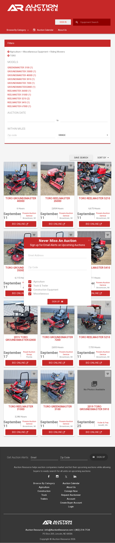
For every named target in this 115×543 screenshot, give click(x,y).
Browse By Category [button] (16, 30)
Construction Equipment (36, 289)
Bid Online (19, 224)
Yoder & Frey (102, 422)
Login (71, 506)
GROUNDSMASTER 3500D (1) (21, 71)
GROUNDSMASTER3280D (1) (21, 87)
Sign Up (56, 301)
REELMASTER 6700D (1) (19, 106)
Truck (44, 495)
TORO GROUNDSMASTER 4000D (20, 200)
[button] (84, 135)
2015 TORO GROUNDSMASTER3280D (21, 338)
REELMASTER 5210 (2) (18, 98)
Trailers (44, 499)
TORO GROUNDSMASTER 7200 (57, 338)
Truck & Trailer (36, 285)
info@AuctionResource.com (59, 530)
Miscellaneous (36, 293)
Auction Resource (34, 530)
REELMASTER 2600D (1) (19, 90)
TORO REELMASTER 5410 (94, 267)
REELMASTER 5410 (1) (18, 102)
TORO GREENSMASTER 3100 (57, 408)
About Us (62, 30)
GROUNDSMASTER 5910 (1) (21, 79)
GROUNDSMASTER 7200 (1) (21, 83)
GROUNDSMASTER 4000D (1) (21, 75)
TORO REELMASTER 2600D (57, 200)
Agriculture (36, 281)
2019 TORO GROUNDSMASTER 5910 (94, 408)
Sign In (63, 22)
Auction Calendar (71, 483)
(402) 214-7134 (82, 530)
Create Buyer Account (71, 502)
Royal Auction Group (29, 353)
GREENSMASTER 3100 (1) (20, 67)
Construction (44, 491)
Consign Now (71, 491)
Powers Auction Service (29, 214)
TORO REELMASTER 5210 (94, 198)
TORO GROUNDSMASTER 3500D (20, 269)
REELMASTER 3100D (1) (19, 94)
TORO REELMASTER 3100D (20, 408)
